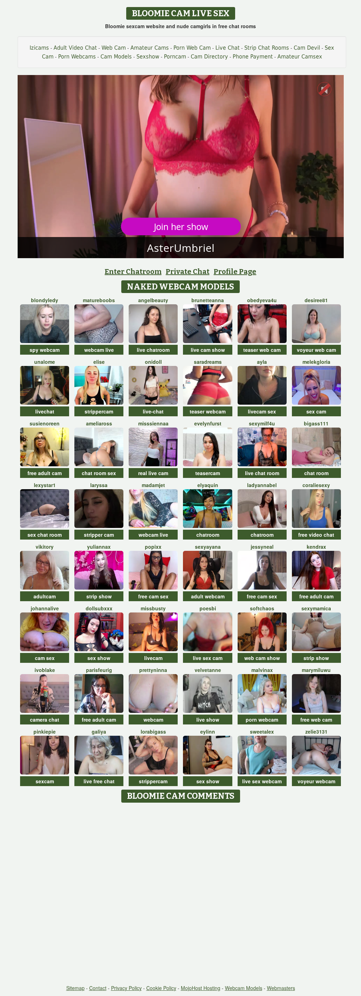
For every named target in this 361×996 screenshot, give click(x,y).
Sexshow (147, 56)
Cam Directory (209, 56)
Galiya (99, 731)
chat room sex (99, 473)
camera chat (44, 719)
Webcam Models (243, 987)
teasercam (207, 473)
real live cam (153, 473)
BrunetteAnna (207, 300)
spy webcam (45, 349)
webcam (153, 719)
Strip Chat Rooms (266, 47)
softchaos (262, 608)
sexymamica (316, 608)
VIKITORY (45, 546)
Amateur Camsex (299, 56)
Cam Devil (307, 47)
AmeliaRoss (99, 423)
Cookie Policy (161, 987)
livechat (44, 411)
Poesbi (208, 608)
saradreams (208, 361)
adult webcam (208, 596)
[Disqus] (181, 894)
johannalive (45, 608)
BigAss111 (316, 423)
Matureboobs (99, 300)
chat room (316, 473)
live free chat (99, 781)
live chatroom (153, 349)
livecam (153, 657)
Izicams (39, 47)
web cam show (262, 657)
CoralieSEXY (316, 484)
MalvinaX (262, 669)
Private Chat (187, 271)
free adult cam (44, 473)
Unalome (44, 361)
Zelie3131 (316, 731)
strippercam (99, 411)
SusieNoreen (45, 423)
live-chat (153, 411)
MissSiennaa (153, 423)
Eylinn (207, 731)
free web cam (316, 719)
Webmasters (281, 987)
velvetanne (208, 669)
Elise (99, 361)
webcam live (99, 349)
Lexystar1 (45, 484)
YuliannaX (99, 546)
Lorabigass (153, 731)
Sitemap (75, 987)
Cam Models (116, 56)
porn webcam (262, 719)
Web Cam (114, 47)
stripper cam (99, 534)
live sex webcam (262, 781)
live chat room (262, 473)
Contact (97, 987)
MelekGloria (316, 361)
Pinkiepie (44, 731)
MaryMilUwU (316, 669)
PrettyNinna (153, 669)
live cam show (208, 349)
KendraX (316, 546)
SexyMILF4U (262, 423)
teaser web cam (262, 349)
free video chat (316, 534)
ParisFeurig (99, 669)
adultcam (44, 596)
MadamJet (153, 484)
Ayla (262, 361)
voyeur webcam (316, 781)
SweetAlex (262, 731)
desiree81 (316, 300)
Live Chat (227, 47)
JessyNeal (262, 546)
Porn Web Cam (192, 47)
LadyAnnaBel (262, 484)
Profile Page (235, 271)
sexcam (45, 781)
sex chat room (44, 534)
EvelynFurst (207, 423)
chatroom (207, 534)
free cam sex (153, 596)
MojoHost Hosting (200, 987)
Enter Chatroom (133, 271)
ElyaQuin (207, 484)
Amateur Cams (149, 47)
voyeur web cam (316, 349)
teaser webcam (208, 411)
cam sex (45, 657)
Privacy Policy (126, 987)
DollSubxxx (99, 608)
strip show (99, 596)
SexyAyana (208, 546)
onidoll (153, 361)
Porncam (175, 56)
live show (207, 719)
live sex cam (207, 657)
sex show (98, 657)
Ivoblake (45, 669)
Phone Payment (253, 56)
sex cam (316, 411)
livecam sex (262, 411)
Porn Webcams (77, 56)
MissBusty (153, 608)
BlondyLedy (44, 300)
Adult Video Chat (75, 47)
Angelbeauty (153, 300)
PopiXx (153, 546)
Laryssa (99, 484)
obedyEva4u (262, 300)
